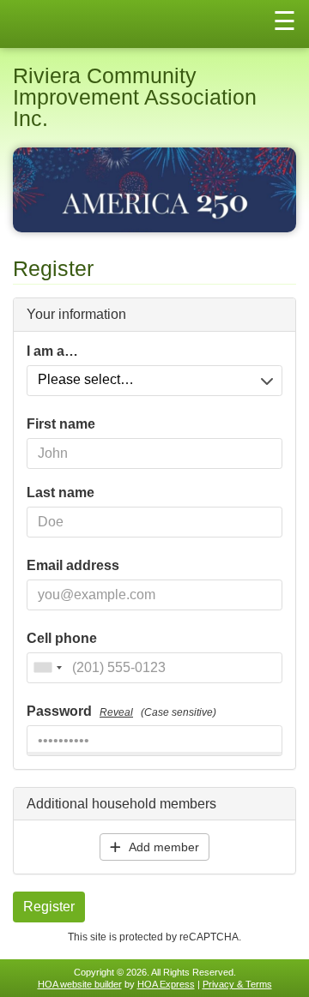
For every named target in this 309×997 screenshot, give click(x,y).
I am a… (52, 351)
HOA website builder (80, 984)
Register (49, 906)
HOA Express (166, 984)
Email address (73, 566)
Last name (60, 493)
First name (61, 424)
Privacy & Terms (237, 984)
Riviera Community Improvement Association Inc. (135, 97)
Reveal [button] (116, 712)
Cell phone (62, 639)
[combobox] (47, 667)
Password (121, 711)
